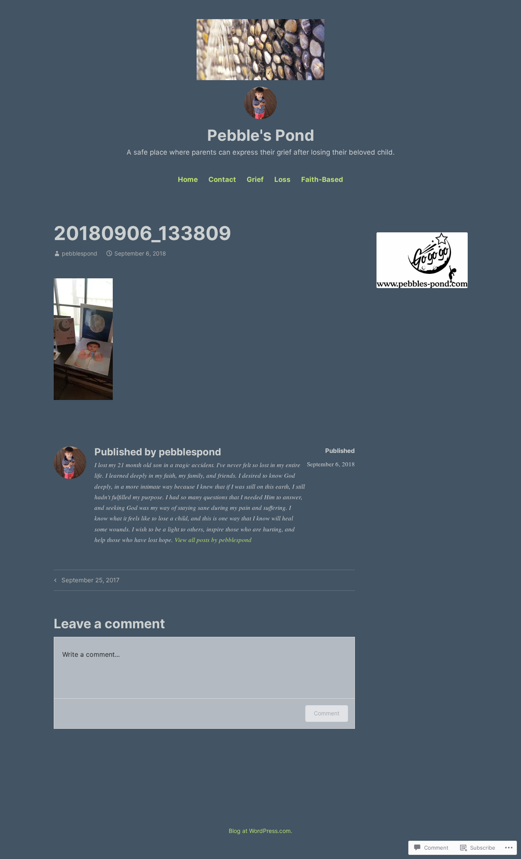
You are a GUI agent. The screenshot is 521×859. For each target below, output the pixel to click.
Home (188, 179)
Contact (222, 179)
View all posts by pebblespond (213, 540)
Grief (255, 179)
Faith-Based (322, 179)
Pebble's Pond (260, 135)
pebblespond (79, 253)
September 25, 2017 (85, 581)
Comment (326, 713)
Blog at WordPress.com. (260, 830)
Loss (282, 179)
